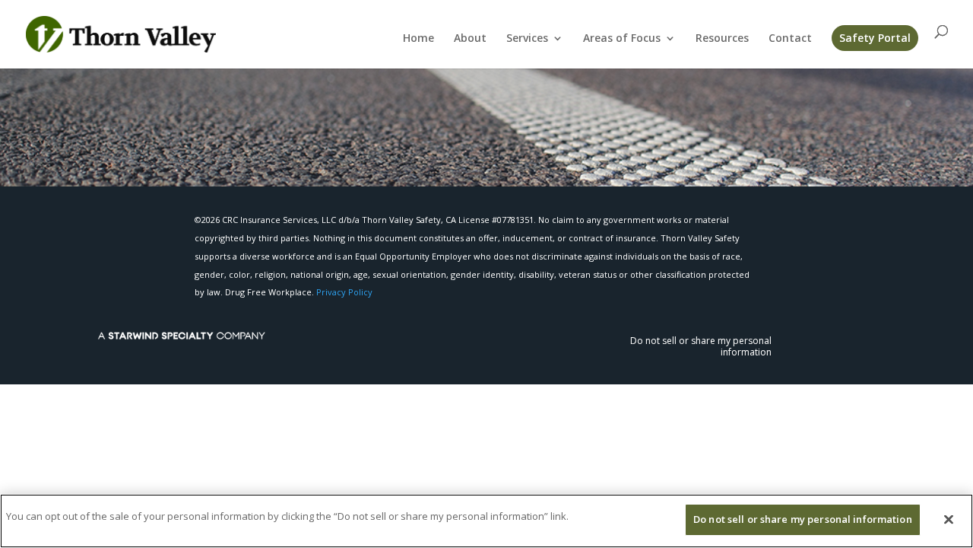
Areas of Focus (622, 39)
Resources (722, 39)
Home (418, 39)
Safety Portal (875, 37)
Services (527, 39)
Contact (790, 39)
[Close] (948, 519)
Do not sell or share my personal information (701, 346)
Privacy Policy (344, 292)
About (470, 39)
